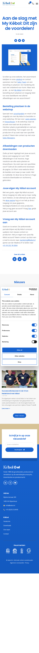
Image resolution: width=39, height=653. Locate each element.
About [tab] (32, 294)
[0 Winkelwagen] (29, 3)
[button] (37, 3)
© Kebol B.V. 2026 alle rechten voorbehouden (19, 560)
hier (29, 208)
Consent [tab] (7, 294)
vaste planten (30, 119)
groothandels (19, 114)
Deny (19, 362)
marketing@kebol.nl (27, 240)
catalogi (19, 79)
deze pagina (10, 200)
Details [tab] (19, 294)
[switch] (34, 330)
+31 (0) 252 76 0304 (10, 245)
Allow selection (19, 356)
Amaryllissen (10, 122)
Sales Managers (9, 138)
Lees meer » (6, 408)
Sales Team (21, 82)
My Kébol (17, 90)
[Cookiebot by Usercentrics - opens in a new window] (29, 289)
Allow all (19, 350)
